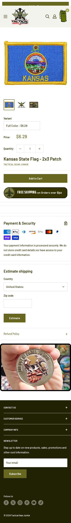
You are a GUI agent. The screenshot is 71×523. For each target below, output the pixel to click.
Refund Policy (11, 333)
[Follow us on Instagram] (20, 502)
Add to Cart (35, 178)
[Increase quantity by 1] (39, 149)
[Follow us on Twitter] (13, 502)
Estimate (14, 318)
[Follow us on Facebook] (6, 502)
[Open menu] (5, 16)
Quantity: (9, 148)
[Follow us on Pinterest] (26, 502)
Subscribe (15, 473)
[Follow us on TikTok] (40, 502)
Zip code (8, 295)
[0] (63, 16)
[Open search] (48, 17)
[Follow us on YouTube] (33, 502)
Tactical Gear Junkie (16, 164)
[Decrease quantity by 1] (20, 149)
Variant (8, 118)
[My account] (54, 17)
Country (8, 278)
